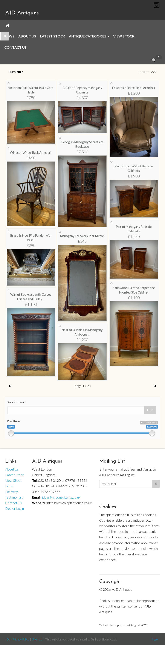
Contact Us (15, 47)
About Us (27, 36)
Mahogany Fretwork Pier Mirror (82, 236)
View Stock (123, 36)
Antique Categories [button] (88, 36)
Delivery (11, 492)
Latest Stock (52, 36)
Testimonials (14, 497)
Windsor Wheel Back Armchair (31, 152)
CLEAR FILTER (150, 422)
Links (9, 486)
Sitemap (37, 639)
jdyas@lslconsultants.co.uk (61, 497)
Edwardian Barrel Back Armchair (134, 88)
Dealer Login (14, 508)
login (155, 639)
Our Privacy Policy (17, 639)
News (9, 36)
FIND (150, 410)
